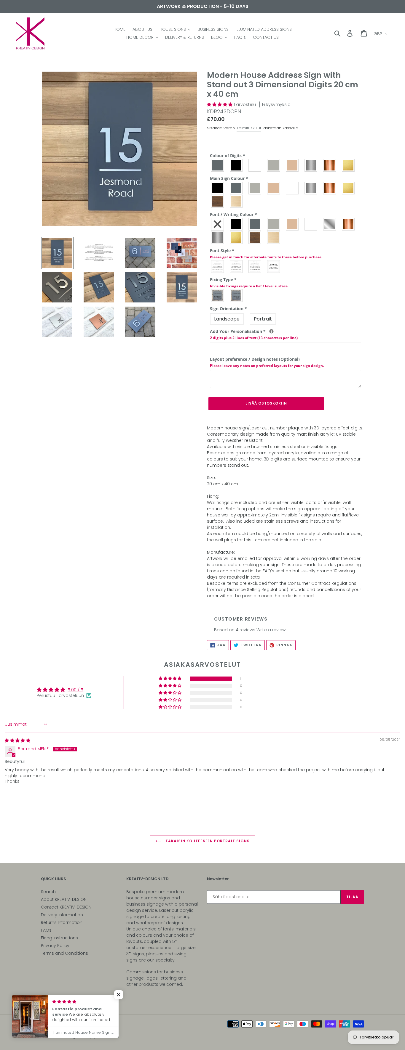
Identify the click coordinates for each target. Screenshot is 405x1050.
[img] (17, 740)
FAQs (46, 930)
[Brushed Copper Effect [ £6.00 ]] (330, 165)
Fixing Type (249, 283)
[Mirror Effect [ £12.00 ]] (330, 224)
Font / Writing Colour (233, 214)
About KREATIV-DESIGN (64, 899)
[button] (220, 104)
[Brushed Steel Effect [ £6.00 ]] (311, 165)
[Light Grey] (274, 165)
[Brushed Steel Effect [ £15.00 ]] (311, 188)
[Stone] (292, 165)
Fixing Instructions (59, 938)
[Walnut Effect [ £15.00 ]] (218, 201)
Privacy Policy (55, 945)
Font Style (266, 254)
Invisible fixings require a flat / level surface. (249, 286)
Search (48, 892)
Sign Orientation (228, 308)
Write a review (271, 630)
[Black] (236, 165)
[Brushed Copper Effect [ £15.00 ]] (330, 188)
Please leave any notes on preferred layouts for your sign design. (267, 365)
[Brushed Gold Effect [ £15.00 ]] (348, 188)
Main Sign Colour (229, 178)
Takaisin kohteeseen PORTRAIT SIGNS (207, 840)
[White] (255, 165)
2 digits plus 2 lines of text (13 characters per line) (254, 337)
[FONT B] (236, 266)
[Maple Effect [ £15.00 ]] (236, 201)
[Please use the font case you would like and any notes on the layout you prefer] (271, 331)
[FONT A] (218, 266)
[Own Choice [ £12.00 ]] (274, 266)
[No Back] (218, 224)
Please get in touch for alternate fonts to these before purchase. (266, 257)
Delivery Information (62, 915)
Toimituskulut (249, 128)
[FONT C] (255, 266)
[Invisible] (236, 295)
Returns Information (61, 922)
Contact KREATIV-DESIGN (66, 907)
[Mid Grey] (218, 165)
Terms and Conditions (64, 953)
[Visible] (218, 295)
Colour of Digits (227, 155)
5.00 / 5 (75, 690)
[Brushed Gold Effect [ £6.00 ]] (348, 165)
